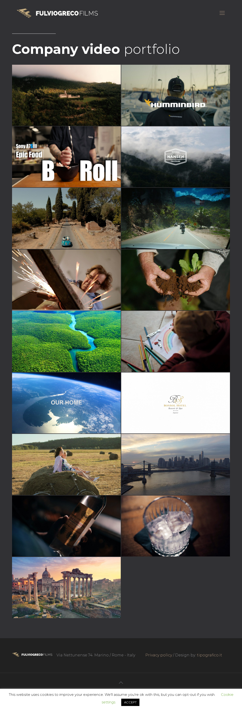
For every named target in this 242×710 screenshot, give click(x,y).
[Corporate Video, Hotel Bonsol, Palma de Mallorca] (175, 403)
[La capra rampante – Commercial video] (175, 280)
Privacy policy (158, 655)
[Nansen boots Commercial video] (175, 157)
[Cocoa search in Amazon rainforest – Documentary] (66, 341)
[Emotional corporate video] (175, 464)
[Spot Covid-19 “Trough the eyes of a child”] (175, 341)
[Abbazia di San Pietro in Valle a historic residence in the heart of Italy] (66, 95)
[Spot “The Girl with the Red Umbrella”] (66, 587)
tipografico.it (209, 655)
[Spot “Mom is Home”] (66, 464)
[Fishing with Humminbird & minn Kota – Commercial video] (175, 95)
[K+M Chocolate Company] (175, 218)
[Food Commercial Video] (66, 157)
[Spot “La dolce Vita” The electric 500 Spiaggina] (66, 218)
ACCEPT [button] (130, 702)
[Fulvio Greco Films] (57, 13)
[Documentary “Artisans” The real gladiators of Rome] (66, 280)
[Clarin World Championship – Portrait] (175, 526)
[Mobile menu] (222, 13)
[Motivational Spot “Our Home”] (66, 403)
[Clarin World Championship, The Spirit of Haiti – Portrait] (66, 526)
